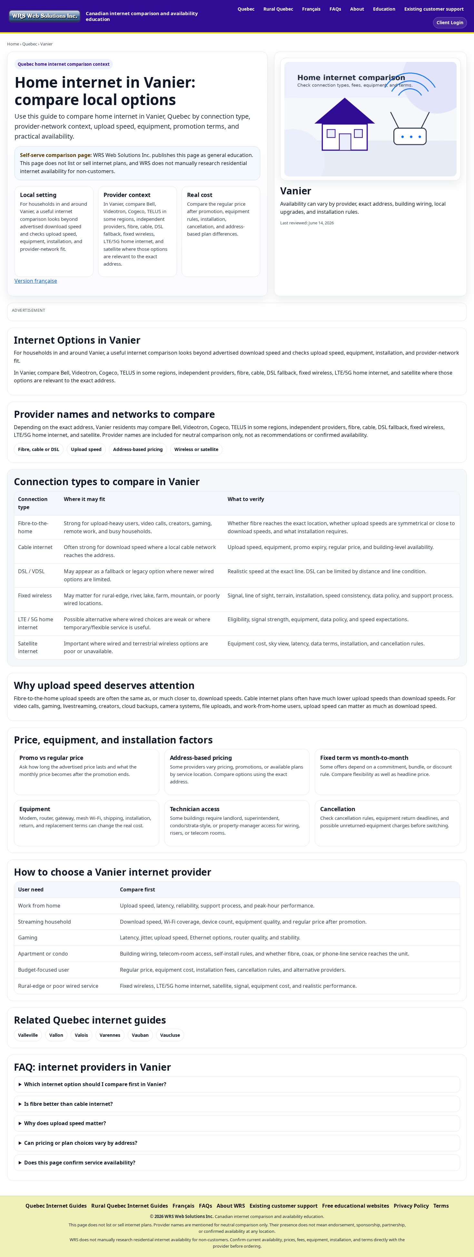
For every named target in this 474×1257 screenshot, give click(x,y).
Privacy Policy (411, 1205)
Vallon (56, 1035)
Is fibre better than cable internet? (68, 1103)
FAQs (335, 9)
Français (311, 9)
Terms (441, 1205)
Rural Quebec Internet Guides (129, 1205)
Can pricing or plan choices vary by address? (80, 1142)
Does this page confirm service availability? (79, 1162)
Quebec (246, 9)
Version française (36, 280)
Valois (81, 1035)
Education (384, 9)
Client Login (450, 22)
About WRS (231, 1205)
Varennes (110, 1035)
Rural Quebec (278, 9)
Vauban (140, 1035)
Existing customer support (434, 9)
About (357, 9)
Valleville (28, 1035)
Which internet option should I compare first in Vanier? (95, 1084)
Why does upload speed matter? (65, 1123)
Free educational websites (355, 1205)
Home (13, 44)
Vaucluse (170, 1035)
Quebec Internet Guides (56, 1205)
